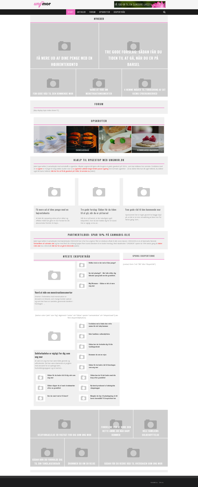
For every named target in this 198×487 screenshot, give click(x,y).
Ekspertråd (119, 12)
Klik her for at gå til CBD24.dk (63, 246)
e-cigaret (39, 169)
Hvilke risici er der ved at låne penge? (102, 262)
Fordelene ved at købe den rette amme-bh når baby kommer (100, 324)
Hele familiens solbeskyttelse (99, 334)
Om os (161, 482)
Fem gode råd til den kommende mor (143, 209)
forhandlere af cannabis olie (44, 243)
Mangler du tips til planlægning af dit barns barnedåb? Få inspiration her (104, 397)
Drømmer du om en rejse (97, 354)
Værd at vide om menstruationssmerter (53, 292)
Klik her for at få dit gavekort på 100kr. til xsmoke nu (70, 171)
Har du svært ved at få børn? (57, 396)
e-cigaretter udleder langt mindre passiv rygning (90, 169)
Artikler (81, 12)
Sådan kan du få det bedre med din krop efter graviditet (103, 376)
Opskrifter (104, 12)
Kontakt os (154, 482)
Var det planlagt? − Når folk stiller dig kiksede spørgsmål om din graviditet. (102, 274)
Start (71, 12)
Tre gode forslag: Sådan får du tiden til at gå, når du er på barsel (98, 211)
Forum (92, 12)
